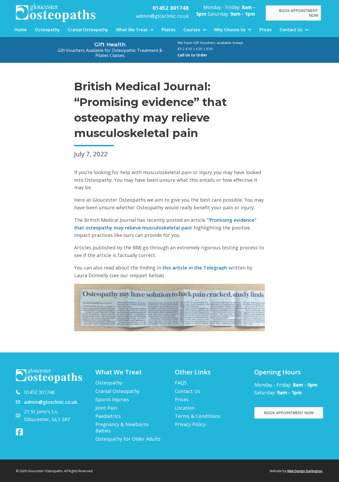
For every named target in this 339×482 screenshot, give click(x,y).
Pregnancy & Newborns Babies (122, 427)
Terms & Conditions (197, 416)
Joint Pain (106, 408)
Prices (182, 399)
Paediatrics (108, 416)
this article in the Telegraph (194, 267)
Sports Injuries (112, 399)
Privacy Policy (190, 424)
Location (185, 408)
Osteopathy (108, 383)
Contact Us (187, 391)
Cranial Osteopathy (117, 391)
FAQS (181, 383)
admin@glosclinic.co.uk (162, 16)
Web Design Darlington (304, 471)
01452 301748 (39, 392)
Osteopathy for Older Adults (127, 439)
